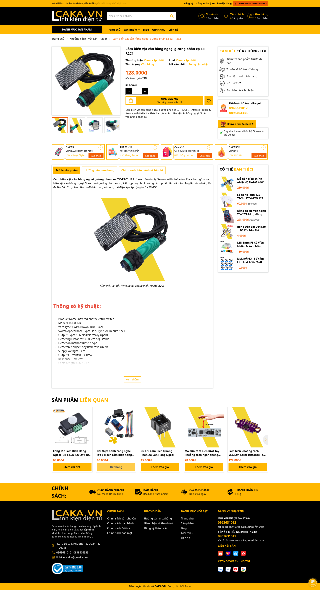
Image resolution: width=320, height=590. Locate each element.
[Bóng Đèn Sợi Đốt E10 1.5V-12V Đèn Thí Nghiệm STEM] (227, 231)
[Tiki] (235, 553)
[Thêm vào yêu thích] (208, 100)
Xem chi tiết (72, 467)
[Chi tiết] (100, 147)
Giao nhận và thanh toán (159, 523)
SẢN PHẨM (80, 400)
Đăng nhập (202, 3)
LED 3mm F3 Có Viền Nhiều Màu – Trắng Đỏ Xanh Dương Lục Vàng (250, 244)
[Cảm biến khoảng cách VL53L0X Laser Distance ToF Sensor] (248, 427)
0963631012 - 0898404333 (252, 3)
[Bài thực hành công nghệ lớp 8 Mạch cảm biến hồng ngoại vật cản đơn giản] (116, 427)
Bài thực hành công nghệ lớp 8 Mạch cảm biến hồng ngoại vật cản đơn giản (114, 453)
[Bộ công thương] (67, 568)
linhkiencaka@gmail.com (72, 557)
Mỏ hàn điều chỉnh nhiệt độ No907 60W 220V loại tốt (250, 180)
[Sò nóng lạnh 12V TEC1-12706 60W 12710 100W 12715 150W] (227, 200)
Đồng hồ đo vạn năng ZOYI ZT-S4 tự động (251, 212)
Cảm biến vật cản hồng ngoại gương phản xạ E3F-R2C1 (156, 109)
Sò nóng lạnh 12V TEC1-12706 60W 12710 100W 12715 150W (251, 196)
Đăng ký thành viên (156, 528)
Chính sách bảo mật (119, 533)
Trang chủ (113, 30)
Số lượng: (131, 85)
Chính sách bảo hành (120, 523)
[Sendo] (243, 553)
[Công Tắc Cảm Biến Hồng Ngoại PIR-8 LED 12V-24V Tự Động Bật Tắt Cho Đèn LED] (72, 427)
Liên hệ (173, 30)
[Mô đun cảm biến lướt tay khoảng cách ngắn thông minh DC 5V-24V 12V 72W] (204, 427)
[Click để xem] (86, 81)
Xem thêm (132, 379)
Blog (146, 30)
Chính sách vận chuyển (121, 518)
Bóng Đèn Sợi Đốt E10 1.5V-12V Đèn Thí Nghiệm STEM (251, 228)
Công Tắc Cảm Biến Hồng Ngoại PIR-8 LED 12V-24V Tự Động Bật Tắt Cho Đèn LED (71, 453)
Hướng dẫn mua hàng (158, 518)
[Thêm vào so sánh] (89, 417)
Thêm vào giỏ (160, 467)
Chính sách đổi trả (118, 528)
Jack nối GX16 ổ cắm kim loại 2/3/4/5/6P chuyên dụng (250, 260)
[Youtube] (235, 568)
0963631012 (227, 522)
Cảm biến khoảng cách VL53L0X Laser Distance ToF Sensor (246, 453)
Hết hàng (116, 467)
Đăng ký (188, 3)
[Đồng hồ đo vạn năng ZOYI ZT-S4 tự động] (227, 215)
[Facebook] (228, 568)
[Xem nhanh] (89, 423)
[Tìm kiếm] (171, 16)
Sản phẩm (131, 30)
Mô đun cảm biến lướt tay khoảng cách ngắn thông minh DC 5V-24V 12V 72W (202, 453)
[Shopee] (220, 553)
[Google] (243, 568)
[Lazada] (228, 553)
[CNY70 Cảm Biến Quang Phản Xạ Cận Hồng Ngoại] (160, 427)
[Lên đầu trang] (313, 573)
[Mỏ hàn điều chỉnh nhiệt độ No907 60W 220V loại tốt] (227, 184)
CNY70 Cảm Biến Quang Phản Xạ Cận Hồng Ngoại (157, 452)
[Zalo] (220, 568)
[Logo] (77, 15)
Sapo (188, 586)
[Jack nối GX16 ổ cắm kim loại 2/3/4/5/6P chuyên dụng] (227, 263)
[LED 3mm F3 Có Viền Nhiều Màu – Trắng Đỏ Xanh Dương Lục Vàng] (227, 247)
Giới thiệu (159, 30)
